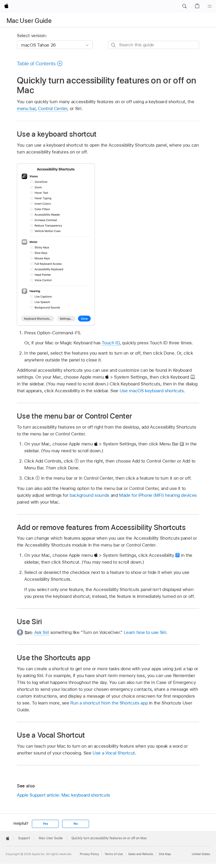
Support (24, 838)
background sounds (89, 495)
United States (201, 854)
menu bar (26, 108)
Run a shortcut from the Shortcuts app (109, 703)
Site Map (165, 854)
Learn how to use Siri (145, 632)
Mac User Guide (29, 20)
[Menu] (209, 6)
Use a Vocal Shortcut (113, 753)
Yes (45, 824)
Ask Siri (41, 632)
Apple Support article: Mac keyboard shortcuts (63, 795)
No (75, 824)
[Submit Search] (113, 45)
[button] (184, 6)
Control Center (52, 108)
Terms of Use (114, 854)
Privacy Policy (89, 854)
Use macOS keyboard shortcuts (152, 390)
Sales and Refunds (140, 854)
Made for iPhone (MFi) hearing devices (158, 495)
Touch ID (110, 342)
